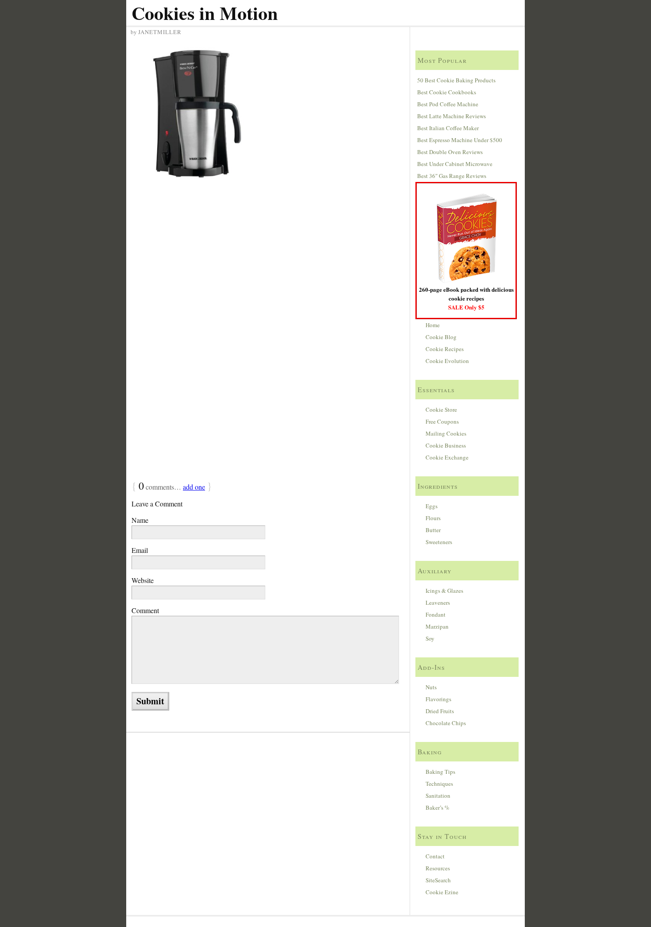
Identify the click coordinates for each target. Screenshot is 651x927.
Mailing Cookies (446, 433)
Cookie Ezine (442, 892)
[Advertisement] (269, 257)
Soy (430, 638)
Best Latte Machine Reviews (451, 116)
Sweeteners (439, 542)
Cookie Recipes (445, 349)
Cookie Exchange (447, 457)
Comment (145, 610)
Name (140, 520)
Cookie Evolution (447, 361)
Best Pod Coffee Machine (447, 104)
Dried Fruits (440, 711)
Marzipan (437, 626)
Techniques (439, 784)
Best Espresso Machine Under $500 (459, 140)
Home (433, 325)
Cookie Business (446, 445)
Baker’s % (438, 807)
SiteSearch (438, 880)
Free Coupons (442, 421)
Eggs (432, 506)
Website (143, 580)
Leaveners (438, 602)
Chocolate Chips (446, 723)
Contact (435, 856)
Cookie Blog (441, 337)
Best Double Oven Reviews (450, 152)
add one (194, 486)
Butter (433, 530)
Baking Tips (440, 772)
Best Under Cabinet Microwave (454, 164)
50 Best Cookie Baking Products (456, 80)
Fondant (436, 614)
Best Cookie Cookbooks (446, 92)
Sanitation (438, 796)
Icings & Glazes (444, 591)
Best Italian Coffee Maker (448, 128)
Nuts (431, 687)
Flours (433, 518)
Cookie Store (441, 409)
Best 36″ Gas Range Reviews (451, 176)
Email (140, 550)
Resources (438, 868)
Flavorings (438, 699)
